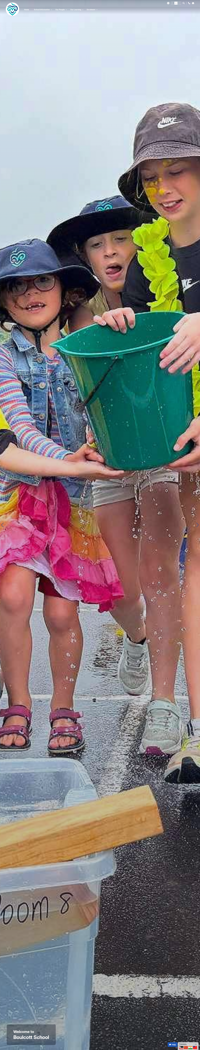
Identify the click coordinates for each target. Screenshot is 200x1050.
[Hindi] (190, 1047)
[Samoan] (195, 1047)
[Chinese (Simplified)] (186, 1047)
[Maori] (181, 1047)
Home (26, 10)
